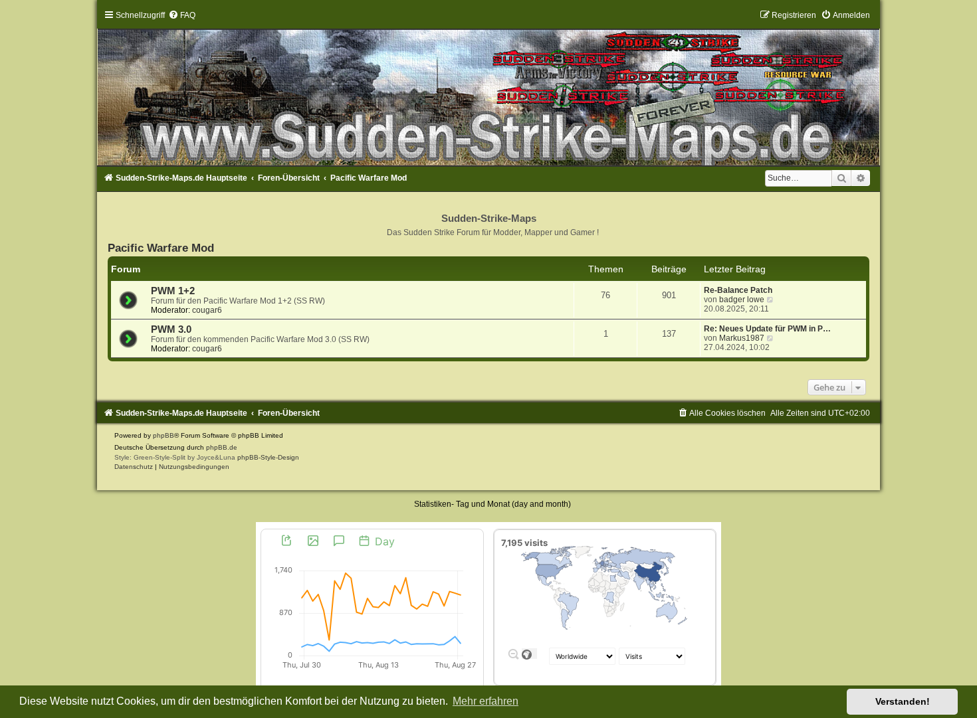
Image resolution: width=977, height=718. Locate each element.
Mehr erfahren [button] (485, 701)
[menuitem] (181, 15)
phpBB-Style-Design (268, 457)
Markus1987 (741, 338)
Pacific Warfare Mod (161, 248)
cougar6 (207, 310)
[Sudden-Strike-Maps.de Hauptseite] (489, 87)
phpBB (163, 435)
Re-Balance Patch (738, 290)
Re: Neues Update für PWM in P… (767, 328)
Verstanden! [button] (902, 701)
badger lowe (741, 299)
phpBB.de (221, 447)
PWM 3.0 (171, 329)
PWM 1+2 (173, 291)
